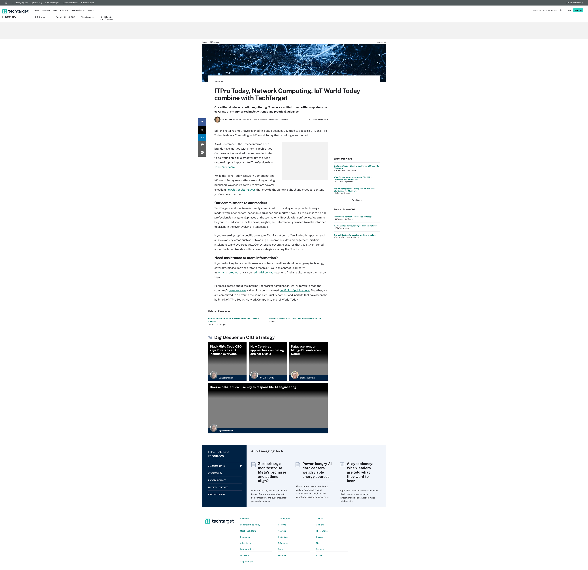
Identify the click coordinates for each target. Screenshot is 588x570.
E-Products (283, 543)
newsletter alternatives (241, 189)
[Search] (561, 10)
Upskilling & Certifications (106, 18)
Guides (319, 518)
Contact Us (245, 537)
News (36, 10)
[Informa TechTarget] (6, 3)
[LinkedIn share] (202, 137)
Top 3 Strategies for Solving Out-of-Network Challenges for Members (354, 190)
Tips (55, 10)
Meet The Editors (248, 531)
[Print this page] (202, 145)
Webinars (64, 10)
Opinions (320, 525)
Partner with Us (247, 549)
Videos (319, 555)
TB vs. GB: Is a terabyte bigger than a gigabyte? (355, 226)
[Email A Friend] (202, 153)
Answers (282, 531)
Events (281, 549)
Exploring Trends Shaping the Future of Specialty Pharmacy (356, 167)
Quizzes (319, 537)
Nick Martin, (230, 119)
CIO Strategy (40, 17)
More (90, 10)
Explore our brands (573, 3)
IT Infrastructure (87, 3)
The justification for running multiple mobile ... (355, 235)
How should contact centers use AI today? (353, 217)
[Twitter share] (202, 130)
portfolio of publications (295, 290)
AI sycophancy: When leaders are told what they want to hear (360, 472)
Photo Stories (322, 531)
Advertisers (245, 543)
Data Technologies (52, 3)
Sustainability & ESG (65, 17)
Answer (218, 81)
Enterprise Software (70, 3)
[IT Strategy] (15, 7)
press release (237, 290)
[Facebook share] (202, 122)
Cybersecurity (36, 3)
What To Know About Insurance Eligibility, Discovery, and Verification (353, 178)
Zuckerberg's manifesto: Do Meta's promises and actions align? (272, 472)
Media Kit (244, 555)
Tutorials (320, 549)
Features (46, 10)
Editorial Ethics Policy (250, 525)
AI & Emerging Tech (20, 3)
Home (204, 42)
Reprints (282, 525)
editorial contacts (265, 272)
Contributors (284, 518)
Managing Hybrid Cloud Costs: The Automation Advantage (295, 318)
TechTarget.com (224, 167)
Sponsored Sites (78, 10)
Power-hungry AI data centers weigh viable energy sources (317, 470)
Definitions (283, 537)
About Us (244, 518)
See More (357, 200)
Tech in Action (87, 17)
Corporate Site (246, 562)
